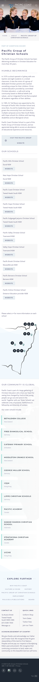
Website (9, 183)
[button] (3, 5)
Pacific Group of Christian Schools (18, 592)
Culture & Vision (12, 589)
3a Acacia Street (7, 615)
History (28, 589)
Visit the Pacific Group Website (21, 140)
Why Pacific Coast (18, 585)
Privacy (18, 666)
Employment (18, 596)
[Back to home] (19, 5)
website (9, 169)
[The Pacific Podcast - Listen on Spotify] (9, 670)
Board (32, 599)
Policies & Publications (13, 599)
